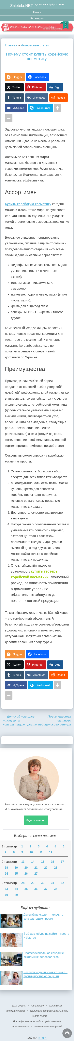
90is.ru (42, 1038)
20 (26, 867)
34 (16, 888)
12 (50, 852)
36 (35, 888)
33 (6, 888)
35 (26, 888)
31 (52, 883)
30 (42, 883)
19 (16, 867)
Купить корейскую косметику (28, 204)
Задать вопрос (35, 820)
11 (40, 852)
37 (45, 888)
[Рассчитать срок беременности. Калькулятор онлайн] (37, 28)
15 (42, 861)
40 (16, 894)
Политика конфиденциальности (49, 1010)
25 (16, 873)
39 (6, 894)
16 (52, 861)
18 (6, 867)
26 (26, 873)
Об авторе (37, 1005)
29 (32, 883)
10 (31, 852)
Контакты (55, 1005)
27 (35, 873)
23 (55, 867)
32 (62, 883)
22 (45, 867)
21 (35, 867)
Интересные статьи (35, 45)
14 (32, 861)
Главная (11, 45)
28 (22, 883)
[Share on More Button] (57, 108)
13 (22, 861)
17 (62, 861)
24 (6, 873)
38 (55, 888)
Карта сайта (39, 1016)
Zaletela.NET (21, 5)
